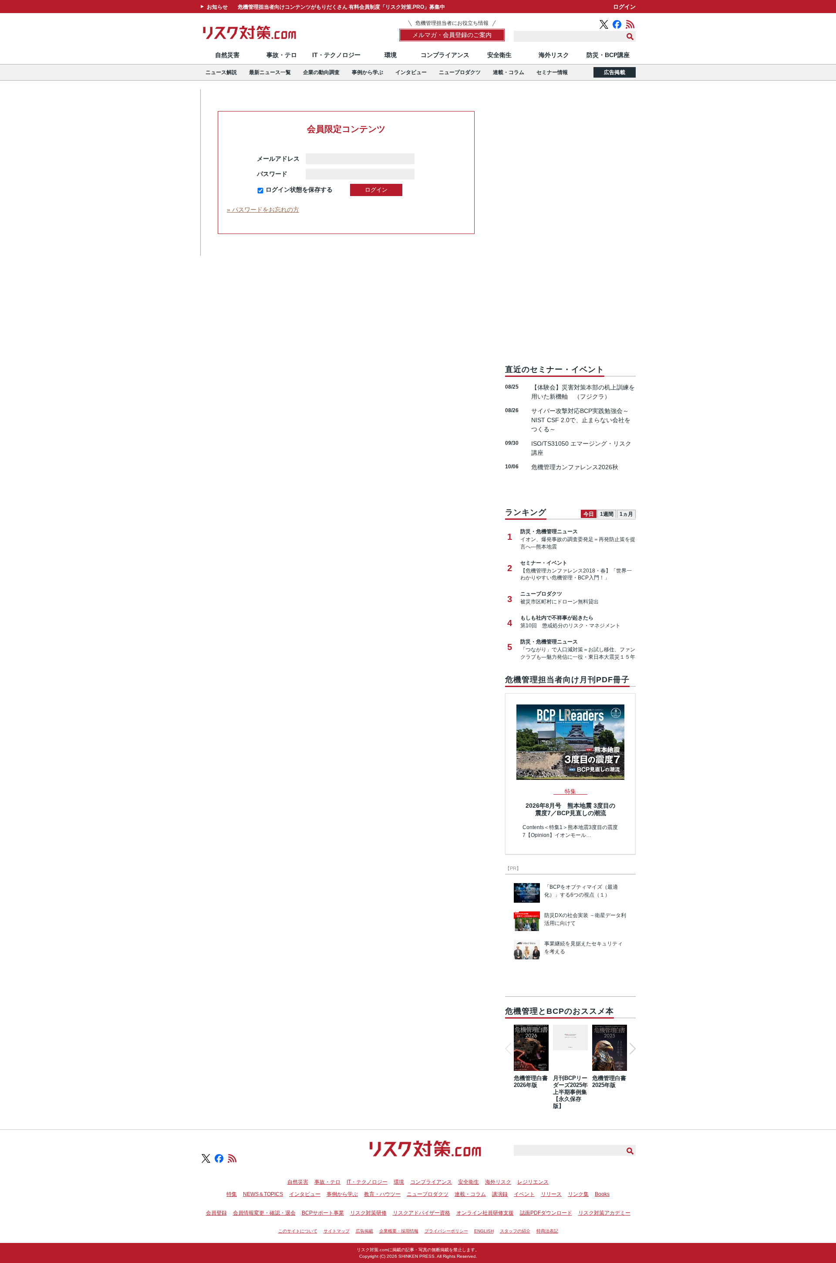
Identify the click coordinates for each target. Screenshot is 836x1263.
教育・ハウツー (382, 1194)
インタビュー (411, 72)
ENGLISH (484, 1231)
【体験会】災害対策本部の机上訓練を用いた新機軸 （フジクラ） (583, 392)
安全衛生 (499, 54)
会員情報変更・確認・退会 (264, 1213)
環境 (390, 54)
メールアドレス (278, 158)
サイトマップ (337, 1231)
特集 (231, 1194)
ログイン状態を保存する (299, 189)
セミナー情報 (552, 72)
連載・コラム (508, 72)
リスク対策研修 (368, 1213)
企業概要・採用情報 (398, 1231)
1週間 (607, 514)
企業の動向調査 (321, 72)
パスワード (278, 173)
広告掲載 (614, 72)
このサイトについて (297, 1231)
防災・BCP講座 (608, 54)
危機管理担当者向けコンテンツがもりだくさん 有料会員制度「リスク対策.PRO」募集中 (341, 7)
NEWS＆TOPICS (263, 1194)
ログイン (624, 6)
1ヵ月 (626, 514)
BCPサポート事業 (323, 1213)
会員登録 (216, 1213)
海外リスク (554, 54)
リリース (551, 1194)
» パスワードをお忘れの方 (263, 209)
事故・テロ (281, 54)
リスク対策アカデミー (604, 1213)
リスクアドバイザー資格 (421, 1213)
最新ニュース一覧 (270, 72)
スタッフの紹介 (515, 1231)
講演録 (500, 1194)
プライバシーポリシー (446, 1231)
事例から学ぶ (367, 72)
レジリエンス (533, 1182)
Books (602, 1194)
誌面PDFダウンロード (546, 1213)
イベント (524, 1194)
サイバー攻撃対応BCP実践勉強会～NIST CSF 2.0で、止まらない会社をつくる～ (580, 420)
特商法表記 (547, 1231)
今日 (588, 514)
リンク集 (578, 1194)
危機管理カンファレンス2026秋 (574, 467)
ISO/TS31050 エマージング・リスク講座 (581, 448)
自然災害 (227, 54)
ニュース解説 (221, 72)
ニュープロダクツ (460, 72)
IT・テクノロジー (336, 54)
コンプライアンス (445, 54)
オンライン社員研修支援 (485, 1213)
